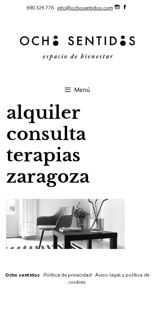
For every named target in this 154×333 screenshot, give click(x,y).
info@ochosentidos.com (85, 8)
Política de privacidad (67, 275)
